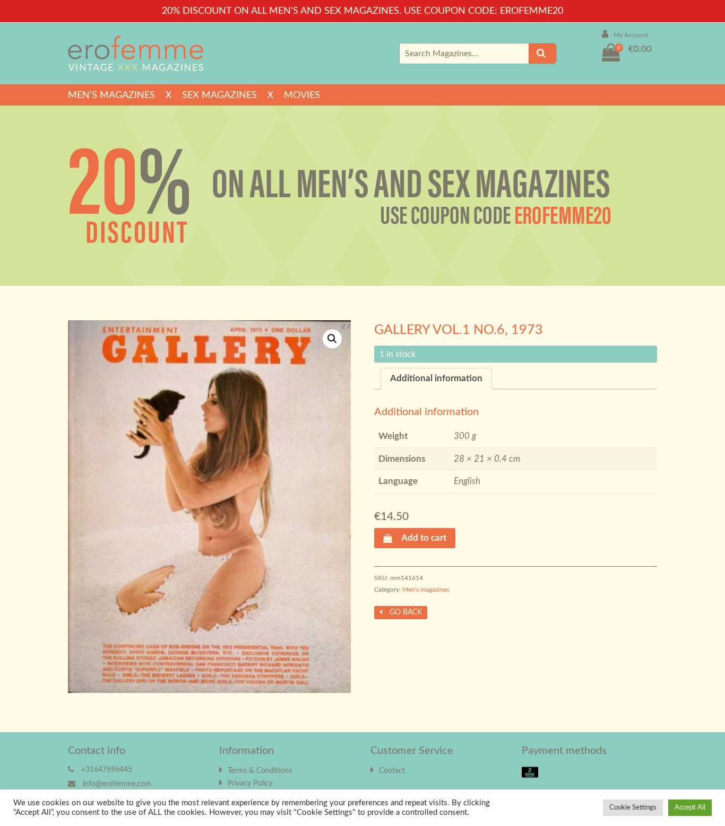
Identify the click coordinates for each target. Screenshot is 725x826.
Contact (392, 771)
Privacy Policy (250, 783)
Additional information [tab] (436, 378)
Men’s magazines (111, 95)
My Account (631, 35)
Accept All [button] (690, 807)
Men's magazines (425, 589)
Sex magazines (219, 95)
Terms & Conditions (260, 771)
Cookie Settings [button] (633, 807)
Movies (302, 95)
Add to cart (423, 537)
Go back (404, 612)
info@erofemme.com (117, 784)
